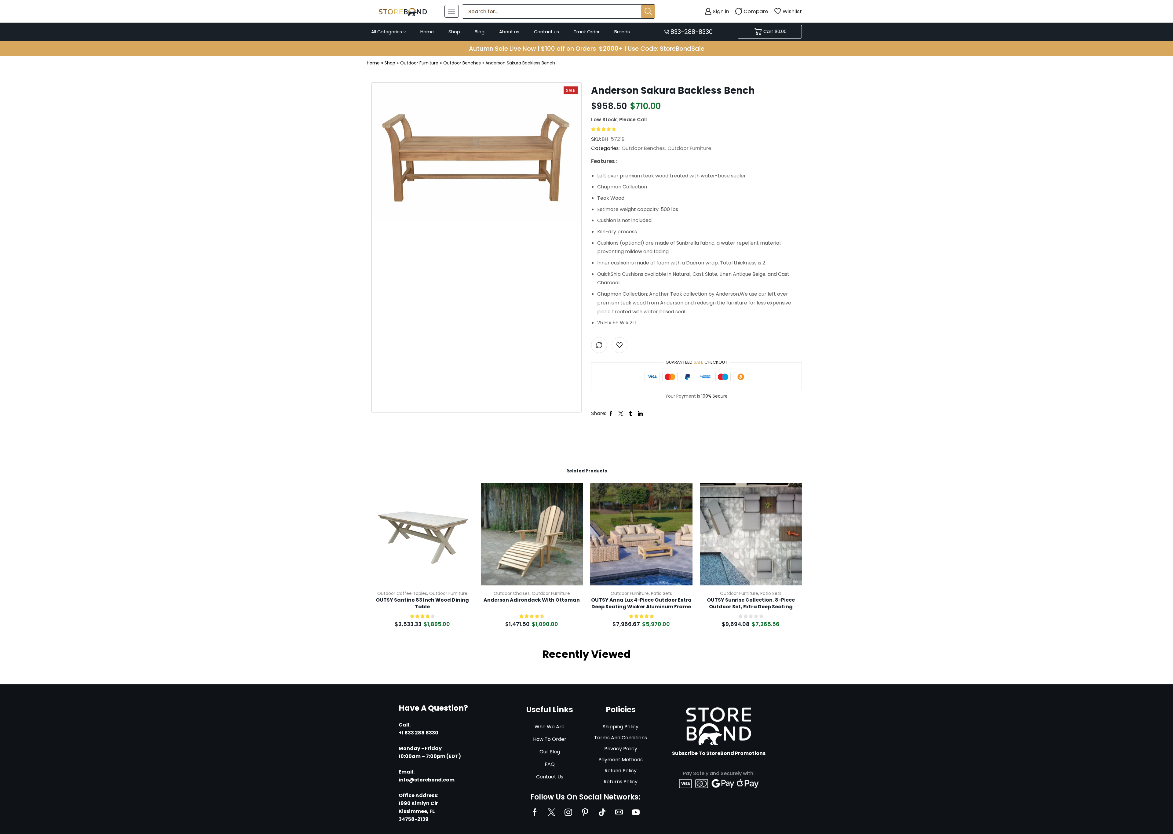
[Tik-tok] (602, 812)
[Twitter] (551, 812)
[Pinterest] (585, 812)
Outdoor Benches (462, 63)
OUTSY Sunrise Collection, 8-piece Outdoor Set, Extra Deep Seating (751, 603)
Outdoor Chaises (512, 593)
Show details (461, 545)
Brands (622, 32)
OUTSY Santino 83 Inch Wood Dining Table (422, 603)
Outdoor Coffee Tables (402, 593)
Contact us (546, 32)
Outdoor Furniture (419, 63)
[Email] (619, 812)
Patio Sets (661, 593)
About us (509, 32)
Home (427, 32)
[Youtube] (636, 812)
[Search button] (648, 11)
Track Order (587, 32)
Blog (479, 32)
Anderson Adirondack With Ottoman (532, 600)
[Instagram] (568, 812)
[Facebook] (535, 812)
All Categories (386, 32)
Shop (454, 32)
